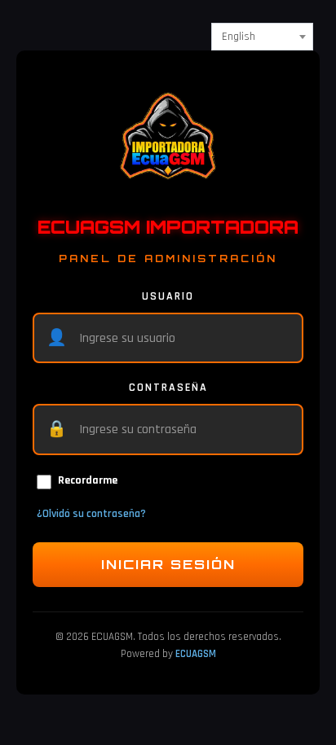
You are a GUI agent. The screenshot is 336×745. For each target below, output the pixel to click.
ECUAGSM (195, 653)
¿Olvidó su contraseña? (91, 513)
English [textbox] (238, 36)
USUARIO (168, 296)
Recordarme (87, 480)
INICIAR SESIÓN (168, 564)
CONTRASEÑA (168, 387)
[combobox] (262, 36)
